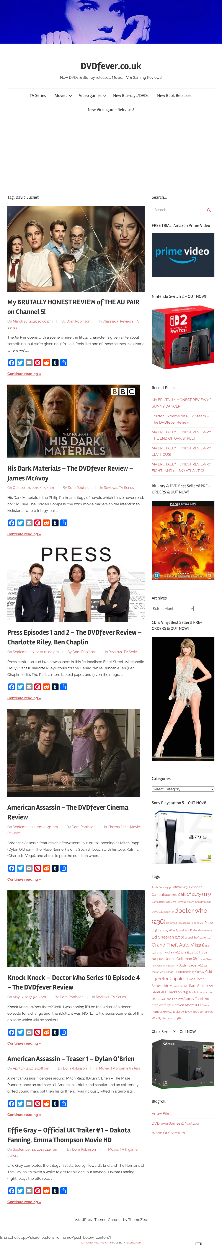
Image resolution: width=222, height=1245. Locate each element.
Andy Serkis (161, 887)
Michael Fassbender (179, 971)
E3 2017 (166, 930)
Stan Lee (174, 999)
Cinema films (118, 827)
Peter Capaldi (176, 978)
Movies (61, 95)
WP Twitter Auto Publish (94, 1242)
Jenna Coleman (182, 959)
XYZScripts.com (132, 1242)
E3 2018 (182, 930)
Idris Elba (189, 952)
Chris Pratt (203, 901)
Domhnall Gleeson (178, 922)
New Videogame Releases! (111, 109)
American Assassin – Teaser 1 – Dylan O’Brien (70, 1059)
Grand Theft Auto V (178, 945)
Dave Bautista (163, 911)
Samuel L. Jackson (170, 992)
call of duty (194, 894)
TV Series (38, 95)
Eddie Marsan (201, 930)
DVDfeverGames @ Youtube (175, 1123)
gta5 (161, 952)
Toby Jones (203, 1011)
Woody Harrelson (166, 1018)
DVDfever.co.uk (111, 66)
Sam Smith (201, 986)
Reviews (126, 321)
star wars (162, 1005)
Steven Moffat (187, 1005)
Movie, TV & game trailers (119, 1068)
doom (198, 923)
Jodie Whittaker (167, 965)
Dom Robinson (78, 321)
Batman (179, 887)
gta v (173, 952)
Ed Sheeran (168, 937)
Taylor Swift (182, 1011)
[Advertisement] (111, 154)
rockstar (181, 986)
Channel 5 (110, 321)
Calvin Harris (161, 902)
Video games (90, 95)
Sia (161, 999)
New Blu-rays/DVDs (131, 95)
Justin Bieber (191, 965)
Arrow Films (162, 1113)
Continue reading (22, 374)
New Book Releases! (175, 95)
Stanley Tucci (196, 999)
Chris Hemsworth (182, 902)
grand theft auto (198, 937)
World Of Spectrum (168, 1133)
